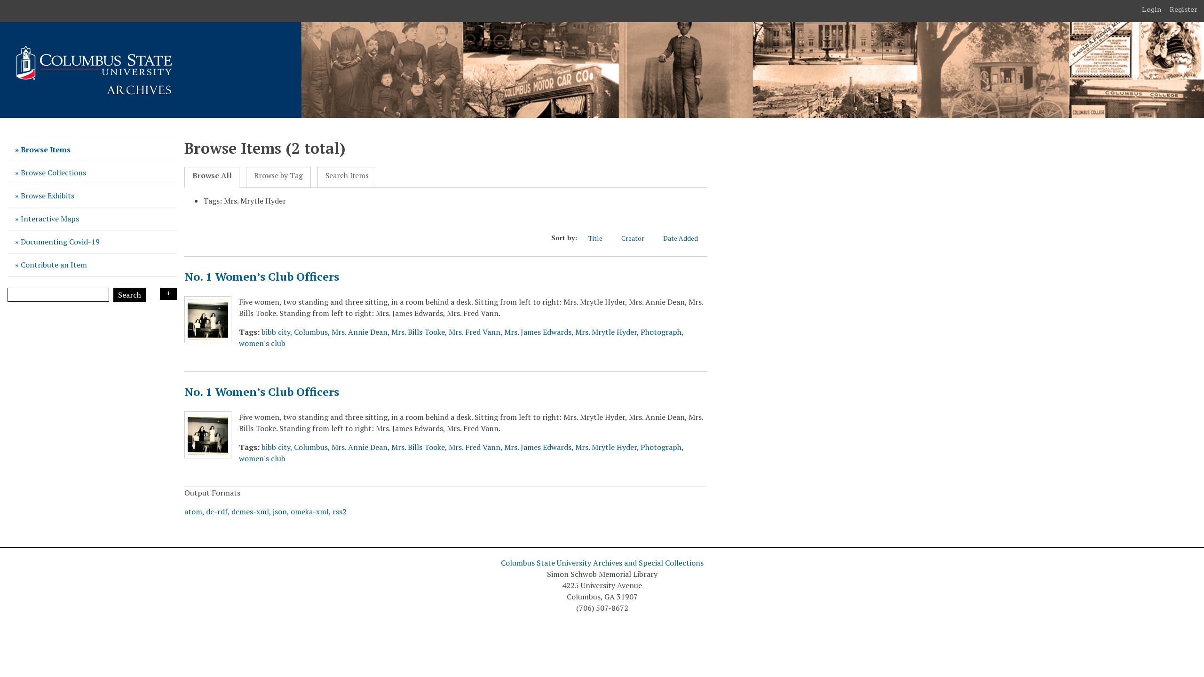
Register (1183, 9)
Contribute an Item (54, 265)
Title (595, 238)
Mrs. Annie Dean (360, 332)
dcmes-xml (250, 511)
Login (1152, 9)
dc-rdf (217, 511)
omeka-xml (310, 511)
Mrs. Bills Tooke (418, 332)
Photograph (661, 332)
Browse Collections (53, 172)
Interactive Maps (50, 218)
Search (129, 295)
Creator (632, 238)
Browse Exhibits (47, 195)
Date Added (680, 238)
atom (193, 511)
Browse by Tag (278, 176)
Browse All (212, 176)
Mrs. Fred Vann (474, 332)
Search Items (347, 176)
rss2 (340, 511)
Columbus (311, 332)
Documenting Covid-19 (60, 241)
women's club (262, 343)
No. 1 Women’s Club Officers (261, 276)
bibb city (275, 332)
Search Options (168, 294)
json (280, 511)
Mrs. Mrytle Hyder (606, 332)
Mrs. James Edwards (537, 332)
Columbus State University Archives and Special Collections (602, 563)
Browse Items (46, 149)
